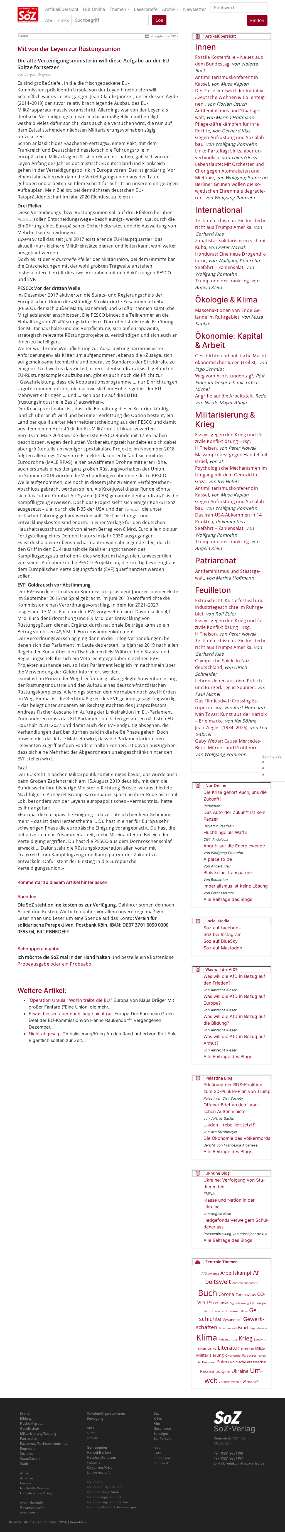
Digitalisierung (239, 1303)
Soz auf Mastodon (222, 948)
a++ (265, 774)
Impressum (162, 1458)
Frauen (235, 1311)
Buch (207, 1292)
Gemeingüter (97, 1447)
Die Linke (220, 1302)
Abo (157, 1448)
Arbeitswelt (29, 1512)
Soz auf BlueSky (220, 941)
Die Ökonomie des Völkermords (236, 1138)
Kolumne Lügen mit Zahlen (107, 1502)
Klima (206, 1337)
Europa (23, 36)
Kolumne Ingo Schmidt (104, 1497)
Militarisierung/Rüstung (38, 1433)
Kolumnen (94, 1482)
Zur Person (162, 1438)
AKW (90, 1428)
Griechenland (228, 1328)
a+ (264, 767)
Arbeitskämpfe (31, 1502)
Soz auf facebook (222, 927)
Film (207, 1311)
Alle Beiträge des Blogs (227, 899)
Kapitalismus (258, 1328)
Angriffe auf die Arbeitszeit (224, 396)
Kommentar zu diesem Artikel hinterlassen (62, 882)
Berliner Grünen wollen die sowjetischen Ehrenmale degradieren (230, 191)
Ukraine (240, 1371)
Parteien (208, 1362)
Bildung (26, 1418)
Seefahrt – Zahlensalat (219, 267)
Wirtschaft (251, 1381)
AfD (204, 1273)
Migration (247, 1349)
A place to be (217, 859)
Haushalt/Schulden (101, 1457)
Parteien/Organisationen (106, 1413)
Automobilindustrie (245, 1283)
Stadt (24, 1463)
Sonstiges (161, 1433)
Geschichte (162, 1428)
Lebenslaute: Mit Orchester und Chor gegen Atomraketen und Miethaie (229, 171)
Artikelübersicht (61, 9)
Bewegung (95, 1418)
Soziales (26, 1453)
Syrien (225, 1372)
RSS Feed (161, 1463)
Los (159, 20)
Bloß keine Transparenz (228, 872)
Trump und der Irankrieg (222, 281)
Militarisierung (210, 1355)
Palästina (249, 1355)
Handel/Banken (99, 1452)
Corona (226, 1294)
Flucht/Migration (32, 1423)
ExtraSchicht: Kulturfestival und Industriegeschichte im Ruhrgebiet (229, 607)
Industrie (93, 1462)
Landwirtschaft (98, 1472)
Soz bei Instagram (222, 934)
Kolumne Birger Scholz (104, 1487)
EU (252, 1303)
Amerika (213, 1274)
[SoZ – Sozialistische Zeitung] (28, 14)
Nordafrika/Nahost (34, 1488)
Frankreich (220, 1311)
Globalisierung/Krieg (36, 1493)
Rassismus (210, 1371)
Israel (243, 1327)
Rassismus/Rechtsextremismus (44, 1443)
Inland (25, 1413)
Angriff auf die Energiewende (234, 846)
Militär (260, 1348)
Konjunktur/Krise (99, 1467)
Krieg (246, 1338)
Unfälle (92, 1438)
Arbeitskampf (236, 1272)
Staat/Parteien (31, 1458)
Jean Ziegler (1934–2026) (221, 727)
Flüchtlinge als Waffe (225, 832)
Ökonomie (232, 1355)
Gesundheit (232, 1319)
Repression (28, 1448)
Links (157, 1453)
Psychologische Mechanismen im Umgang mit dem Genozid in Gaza (231, 474)
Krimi (158, 1418)
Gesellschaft (29, 1428)
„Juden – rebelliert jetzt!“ (229, 1125)
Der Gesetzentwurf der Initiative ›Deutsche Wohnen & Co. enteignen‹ (230, 97)
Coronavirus (245, 1294)
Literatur (229, 1347)
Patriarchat (28, 1438)
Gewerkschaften (32, 1507)
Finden (257, 20)
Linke (211, 1348)
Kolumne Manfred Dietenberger (111, 1507)
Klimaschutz (227, 1339)
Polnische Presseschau (248, 1361)
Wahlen (236, 1382)
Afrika (24, 1473)
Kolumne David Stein (103, 1492)
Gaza (244, 1311)
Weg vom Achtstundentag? (224, 376)
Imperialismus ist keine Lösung (235, 886)
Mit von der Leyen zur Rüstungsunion (69, 49)
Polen (223, 1361)
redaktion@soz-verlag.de (245, 1463)
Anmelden (78, 1522)
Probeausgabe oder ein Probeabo (55, 964)
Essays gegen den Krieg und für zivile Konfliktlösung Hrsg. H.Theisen (229, 441)
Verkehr (224, 1382)
